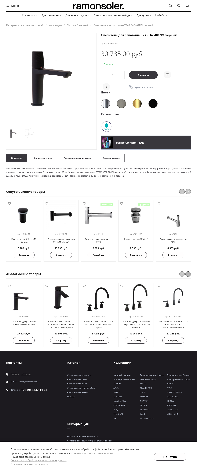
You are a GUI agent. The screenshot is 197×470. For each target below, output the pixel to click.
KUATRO (144, 396)
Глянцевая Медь (148, 379)
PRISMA (143, 405)
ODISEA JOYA (119, 405)
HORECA (71, 396)
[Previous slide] (11, 78)
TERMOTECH (172, 409)
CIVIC (169, 388)
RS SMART (144, 409)
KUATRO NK (172, 396)
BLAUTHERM (146, 388)
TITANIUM (118, 413)
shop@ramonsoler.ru (28, 382)
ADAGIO (117, 383)
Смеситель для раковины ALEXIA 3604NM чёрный (24, 323)
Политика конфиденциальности (82, 436)
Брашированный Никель (152, 375)
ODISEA (170, 401)
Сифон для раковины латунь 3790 (98, 240)
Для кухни (143, 15)
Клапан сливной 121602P (136, 239)
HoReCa (160, 15)
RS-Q (115, 409)
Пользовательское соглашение (29, 464)
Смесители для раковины (79, 375)
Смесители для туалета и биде (112, 15)
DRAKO (116, 392)
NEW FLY (144, 401)
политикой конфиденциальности (93, 453)
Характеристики (43, 158)
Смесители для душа (77, 383)
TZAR (142, 413)
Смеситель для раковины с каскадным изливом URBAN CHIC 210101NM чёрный (61, 324)
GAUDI (143, 392)
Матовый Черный (77, 25)
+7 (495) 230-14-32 (34, 390)
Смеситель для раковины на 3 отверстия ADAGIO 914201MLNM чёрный (173, 324)
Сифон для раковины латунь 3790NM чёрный (61, 240)
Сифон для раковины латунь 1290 (173, 240)
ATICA (116, 388)
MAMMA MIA (119, 401)
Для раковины (50, 15)
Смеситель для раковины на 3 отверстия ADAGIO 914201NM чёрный (98, 324)
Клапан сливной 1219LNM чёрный (23, 240)
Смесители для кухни (77, 379)
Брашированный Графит (179, 379)
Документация (111, 158)
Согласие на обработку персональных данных (89, 440)
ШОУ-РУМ (26, 374)
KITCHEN (117, 396)
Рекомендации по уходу (77, 158)
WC (115, 418)
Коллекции (28, 15)
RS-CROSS (171, 405)
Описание (16, 158)
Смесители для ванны (77, 392)
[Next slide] (91, 78)
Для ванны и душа (76, 15)
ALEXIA (143, 383)
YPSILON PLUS (146, 418)
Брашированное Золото (178, 375)
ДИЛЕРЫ (15, 374)
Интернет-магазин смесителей (24, 25)
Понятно (170, 457)
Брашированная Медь (124, 379)
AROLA (170, 383)
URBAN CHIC (172, 413)
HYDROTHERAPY (174, 392)
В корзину (23, 255)
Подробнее (98, 255)
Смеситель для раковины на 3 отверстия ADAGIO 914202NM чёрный (136, 324)
